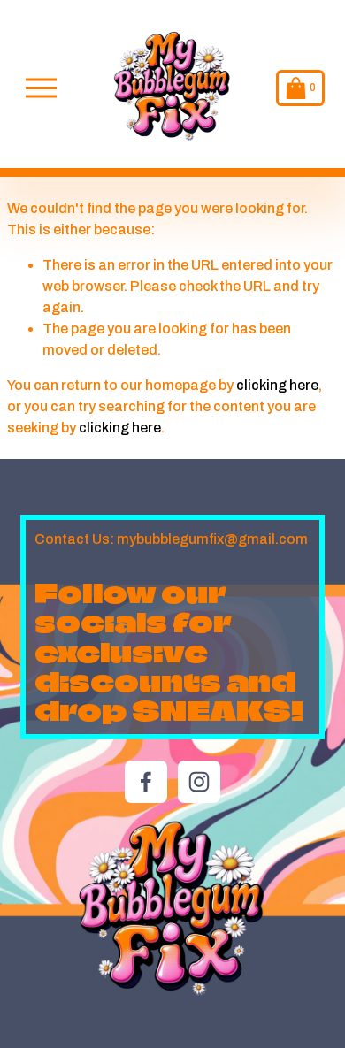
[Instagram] (199, 782)
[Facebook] (146, 782)
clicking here (277, 385)
